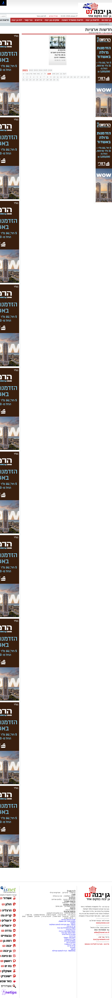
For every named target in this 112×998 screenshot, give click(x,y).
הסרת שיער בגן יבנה (68, 933)
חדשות (72, 908)
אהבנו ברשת (51, 915)
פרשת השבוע (68, 918)
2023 (36, 70)
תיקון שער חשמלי (69, 938)
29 (51, 80)
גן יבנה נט (106, 20)
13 (64, 77)
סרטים (37, 916)
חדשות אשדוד (69, 901)
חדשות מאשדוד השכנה (72, 20)
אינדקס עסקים (40, 915)
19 (85, 77)
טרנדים (65, 893)
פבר (27, 74)
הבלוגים (72, 898)
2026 (50, 70)
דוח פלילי (65, 903)
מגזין (73, 894)
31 (58, 80)
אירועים (38, 20)
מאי (38, 74)
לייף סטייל (71, 891)
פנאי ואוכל (57, 916)
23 (30, 80)
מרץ (30, 74)
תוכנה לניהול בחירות (68, 920)
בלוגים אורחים (56, 899)
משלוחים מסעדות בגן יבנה (66, 928)
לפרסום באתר (41, 16)
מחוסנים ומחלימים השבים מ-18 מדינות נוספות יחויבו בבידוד (58, 55)
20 (88, 77)
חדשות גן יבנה (92, 20)
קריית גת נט (71, 946)
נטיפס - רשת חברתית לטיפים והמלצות (62, 924)
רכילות (73, 916)
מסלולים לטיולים (69, 941)
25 (37, 80)
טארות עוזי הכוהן (69, 899)
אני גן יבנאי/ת (57, 896)
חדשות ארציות (104, 24)
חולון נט (72, 947)
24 (34, 80)
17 (78, 77)
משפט (73, 903)
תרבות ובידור (46, 916)
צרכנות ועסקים (69, 905)
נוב (61, 74)
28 (47, 80)
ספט (53, 74)
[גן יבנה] (95, 17)
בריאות (73, 893)
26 (41, 80)
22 (27, 80)
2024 (40, 70)
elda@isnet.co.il (101, 932)
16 (75, 77)
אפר (34, 74)
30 (54, 80)
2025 (45, 70)
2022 (31, 70)
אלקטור (72, 923)
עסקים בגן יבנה (52, 20)
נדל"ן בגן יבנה (70, 929)
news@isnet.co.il (102, 923)
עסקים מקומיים (70, 906)
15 (71, 77)
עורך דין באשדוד (69, 939)
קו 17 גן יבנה (71, 926)
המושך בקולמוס (70, 896)
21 (23, 80)
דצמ (64, 74)
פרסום (73, 949)
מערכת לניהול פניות (68, 934)
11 (58, 77)
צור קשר (28, 20)
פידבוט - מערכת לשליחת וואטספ (96, 944)
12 (61, 77)
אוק (57, 74)
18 (81, 77)
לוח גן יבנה (17, 20)
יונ (41, 74)
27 (44, 80)
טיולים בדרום (70, 943)
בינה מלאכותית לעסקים (55, 913)
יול (45, 74)
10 (54, 77)
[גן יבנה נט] (95, 901)
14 (68, 77)
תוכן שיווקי (58, 906)
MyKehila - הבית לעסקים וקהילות (63, 951)
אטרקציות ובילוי (55, 893)
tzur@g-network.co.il (101, 939)
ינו (23, 74)
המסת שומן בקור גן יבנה (67, 931)
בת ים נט (72, 936)
